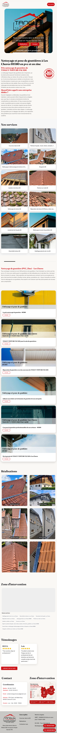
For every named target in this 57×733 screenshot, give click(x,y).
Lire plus (6, 315)
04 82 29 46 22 (13, 690)
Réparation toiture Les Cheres (8, 618)
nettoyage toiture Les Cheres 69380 (24, 618)
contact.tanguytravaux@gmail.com (16, 694)
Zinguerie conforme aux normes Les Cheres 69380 (12, 628)
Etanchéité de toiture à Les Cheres (27, 616)
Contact (34, 44)
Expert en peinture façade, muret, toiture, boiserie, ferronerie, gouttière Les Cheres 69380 (20, 623)
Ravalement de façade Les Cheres (43, 616)
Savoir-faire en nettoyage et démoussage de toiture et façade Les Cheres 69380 (19, 626)
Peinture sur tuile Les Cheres (39, 618)
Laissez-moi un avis (9, 668)
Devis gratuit (51, 4)
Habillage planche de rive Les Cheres (10, 616)
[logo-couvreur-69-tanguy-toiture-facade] (5, 4)
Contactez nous (23, 724)
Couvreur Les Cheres (20, 621)
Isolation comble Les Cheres (8, 621)
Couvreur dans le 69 (25, 718)
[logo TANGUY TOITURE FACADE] (9, 718)
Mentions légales (39, 714)
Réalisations (23, 44)
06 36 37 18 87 (12, 688)
